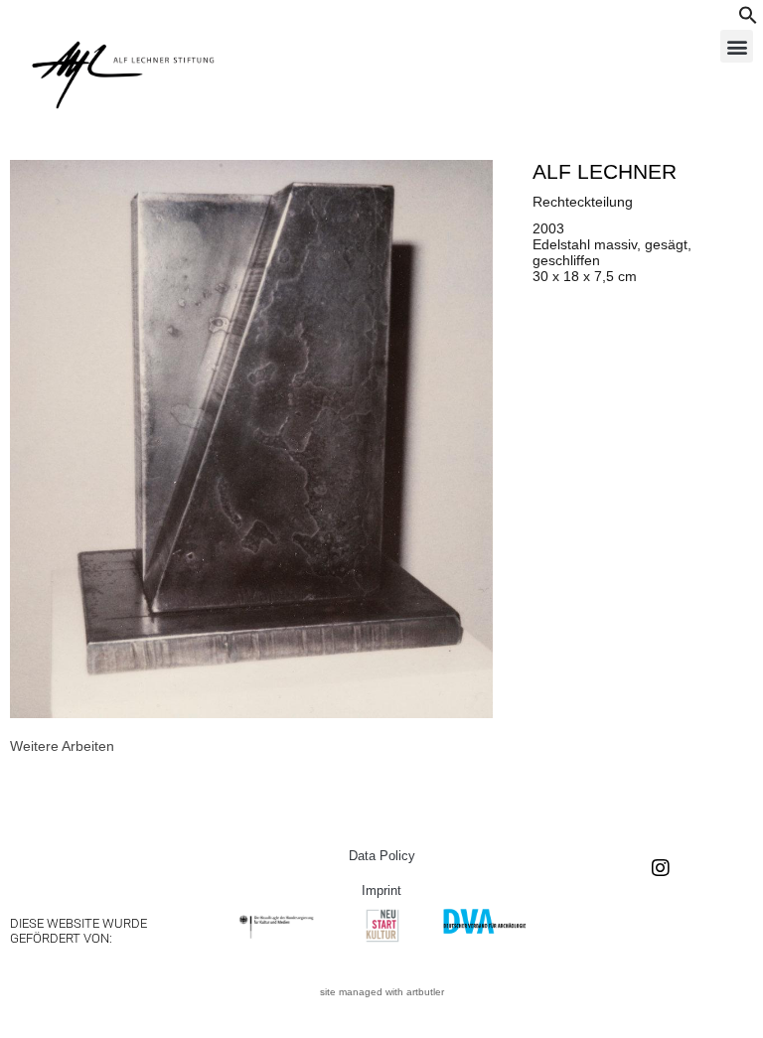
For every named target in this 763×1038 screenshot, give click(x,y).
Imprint (381, 890)
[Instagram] (661, 868)
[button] (748, 20)
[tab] (62, 746)
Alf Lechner (605, 171)
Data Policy (382, 855)
